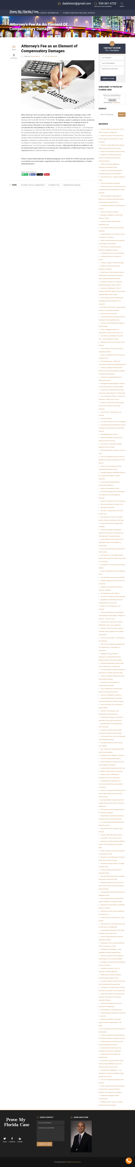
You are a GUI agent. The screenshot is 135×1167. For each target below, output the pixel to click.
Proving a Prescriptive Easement (110, 183)
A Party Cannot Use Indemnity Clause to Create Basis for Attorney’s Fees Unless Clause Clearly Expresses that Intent (111, 275)
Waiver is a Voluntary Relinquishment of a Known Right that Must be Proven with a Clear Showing (112, 794)
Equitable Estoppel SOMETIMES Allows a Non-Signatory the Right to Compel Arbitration (112, 476)
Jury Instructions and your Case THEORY (113, 577)
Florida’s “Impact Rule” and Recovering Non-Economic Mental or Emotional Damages (111, 406)
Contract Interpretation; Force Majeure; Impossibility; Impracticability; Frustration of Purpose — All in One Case (112, 616)
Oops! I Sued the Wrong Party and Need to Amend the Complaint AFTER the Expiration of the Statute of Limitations (111, 1089)
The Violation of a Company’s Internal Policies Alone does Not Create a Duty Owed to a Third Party (112, 558)
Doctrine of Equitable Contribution (111, 695)
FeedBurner (116, 102)
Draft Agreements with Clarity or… (111, 593)
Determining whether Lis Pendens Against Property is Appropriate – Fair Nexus (110, 1022)
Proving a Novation (106, 418)
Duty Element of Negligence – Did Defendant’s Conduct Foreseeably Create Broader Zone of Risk (111, 1073)
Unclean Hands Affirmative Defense (111, 835)
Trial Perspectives (118, 26)
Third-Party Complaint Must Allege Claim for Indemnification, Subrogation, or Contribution (112, 647)
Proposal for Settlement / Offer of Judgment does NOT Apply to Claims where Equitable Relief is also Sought (112, 291)
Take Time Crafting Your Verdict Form (112, 504)
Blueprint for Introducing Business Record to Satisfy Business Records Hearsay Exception (110, 158)
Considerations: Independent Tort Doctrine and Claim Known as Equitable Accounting (110, 784)
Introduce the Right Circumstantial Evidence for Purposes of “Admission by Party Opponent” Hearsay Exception (111, 533)
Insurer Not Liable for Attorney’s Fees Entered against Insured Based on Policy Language (111, 139)
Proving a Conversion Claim (109, 313)
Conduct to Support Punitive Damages (112, 263)
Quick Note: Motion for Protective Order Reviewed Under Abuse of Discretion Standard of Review (111, 997)
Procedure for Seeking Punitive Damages (113, 596)
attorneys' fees (53, 185)
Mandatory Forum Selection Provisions (112, 755)
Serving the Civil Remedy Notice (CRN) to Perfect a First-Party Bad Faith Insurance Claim (112, 844)
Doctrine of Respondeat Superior (111, 758)
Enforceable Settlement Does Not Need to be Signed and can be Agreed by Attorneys (111, 495)
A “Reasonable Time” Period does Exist (112, 253)
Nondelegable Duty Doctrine (109, 434)
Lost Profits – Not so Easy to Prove (111, 838)
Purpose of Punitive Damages (109, 212)
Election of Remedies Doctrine (110, 488)
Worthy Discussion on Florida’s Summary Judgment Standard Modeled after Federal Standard (112, 190)
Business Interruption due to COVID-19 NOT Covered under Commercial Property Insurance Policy (111, 886)
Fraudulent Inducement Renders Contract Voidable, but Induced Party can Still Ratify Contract (112, 428)
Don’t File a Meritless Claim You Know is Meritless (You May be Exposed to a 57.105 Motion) (112, 460)
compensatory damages (71, 185)
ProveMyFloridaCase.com (101, 26)
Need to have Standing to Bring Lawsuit (112, 151)
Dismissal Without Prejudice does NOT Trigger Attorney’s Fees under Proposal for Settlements (111, 803)
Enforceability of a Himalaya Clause (111, 1010)
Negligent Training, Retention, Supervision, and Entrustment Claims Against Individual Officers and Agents (110, 657)
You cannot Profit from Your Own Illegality (113, 421)
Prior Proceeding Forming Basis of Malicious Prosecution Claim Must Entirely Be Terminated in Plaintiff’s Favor (111, 199)
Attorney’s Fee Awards (107, 507)
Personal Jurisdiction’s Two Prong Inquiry (113, 501)
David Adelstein (35, 56)
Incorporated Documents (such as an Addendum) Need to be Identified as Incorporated (111, 542)
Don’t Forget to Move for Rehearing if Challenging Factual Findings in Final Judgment (111, 301)
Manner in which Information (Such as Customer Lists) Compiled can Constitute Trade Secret (111, 631)
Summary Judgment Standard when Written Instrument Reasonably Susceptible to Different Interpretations (112, 371)
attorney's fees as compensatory (33, 185)
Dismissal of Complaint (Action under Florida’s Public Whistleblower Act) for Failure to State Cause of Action (111, 1064)
